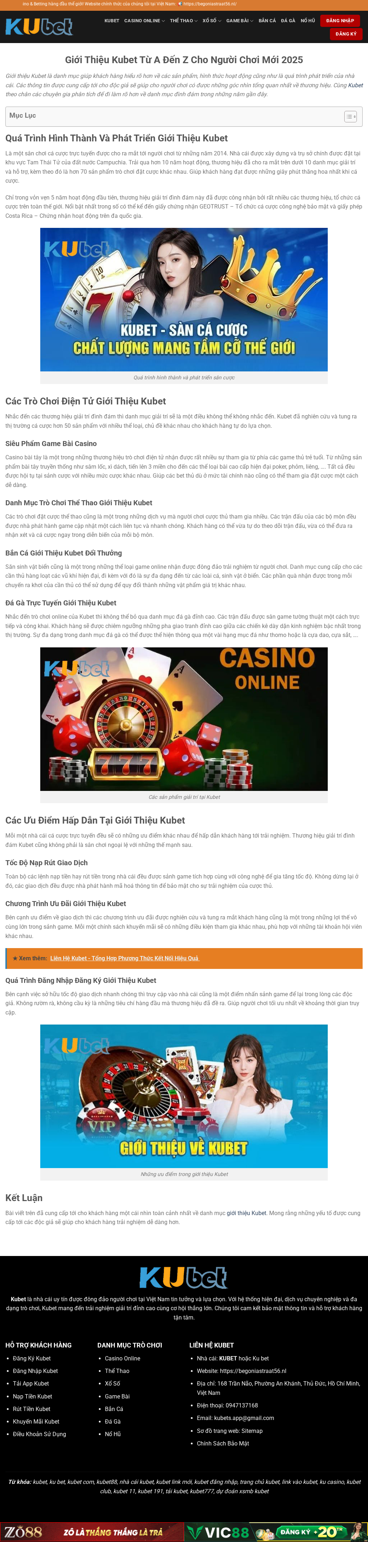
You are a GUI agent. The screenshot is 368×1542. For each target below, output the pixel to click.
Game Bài (237, 20)
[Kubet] (39, 26)
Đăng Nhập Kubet (35, 1371)
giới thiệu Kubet (246, 1213)
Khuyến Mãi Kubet (36, 1421)
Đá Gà (288, 20)
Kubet (112, 20)
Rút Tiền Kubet (31, 1409)
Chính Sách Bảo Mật (223, 1443)
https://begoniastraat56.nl (253, 1371)
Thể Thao (181, 20)
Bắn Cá (267, 20)
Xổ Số (209, 20)
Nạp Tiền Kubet (32, 1396)
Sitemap (252, 1431)
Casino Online (142, 20)
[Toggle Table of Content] (347, 117)
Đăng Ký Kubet (32, 1358)
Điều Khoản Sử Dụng (39, 1434)
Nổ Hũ (308, 20)
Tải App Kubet (31, 1383)
